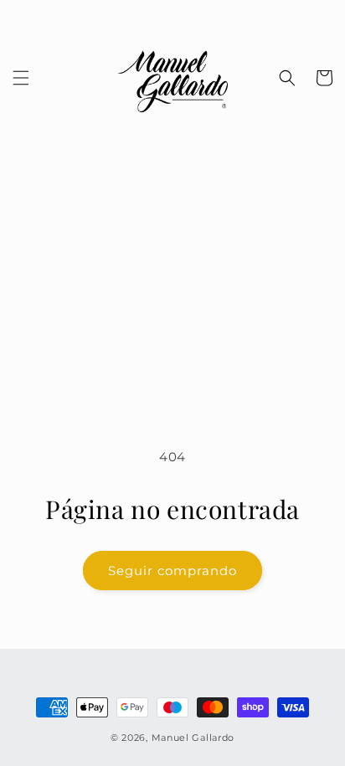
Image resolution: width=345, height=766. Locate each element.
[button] (21, 77)
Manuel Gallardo (193, 737)
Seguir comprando (172, 570)
